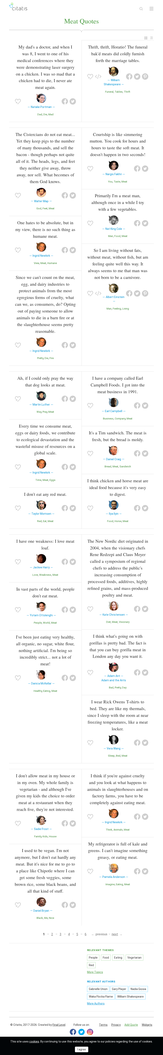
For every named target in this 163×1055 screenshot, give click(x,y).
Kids (45, 836)
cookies (34, 1041)
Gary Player (119, 989)
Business (108, 418)
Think (109, 829)
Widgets (147, 1024)
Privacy (116, 1024)
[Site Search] (141, 8)
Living (125, 308)
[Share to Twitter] (73, 101)
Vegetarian (134, 957)
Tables (119, 91)
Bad (111, 687)
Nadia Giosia (138, 989)
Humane (52, 263)
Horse (117, 521)
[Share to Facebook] (65, 101)
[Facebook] (73, 1032)
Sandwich (125, 466)
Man (110, 236)
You (110, 181)
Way (39, 411)
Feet (45, 208)
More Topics (95, 972)
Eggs (52, 479)
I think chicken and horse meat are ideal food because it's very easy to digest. (117, 487)
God (38, 208)
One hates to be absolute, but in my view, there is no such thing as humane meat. (45, 229)
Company (120, 418)
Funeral (109, 91)
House (52, 836)
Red (39, 521)
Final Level (58, 1024)
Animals (118, 829)
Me (46, 917)
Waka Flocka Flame (101, 996)
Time (38, 479)
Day (124, 687)
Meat (51, 208)
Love (35, 574)
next (115, 934)
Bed (118, 755)
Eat (45, 521)
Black (40, 917)
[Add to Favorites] (18, 101)
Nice (51, 917)
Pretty (40, 358)
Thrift (127, 91)
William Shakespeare (130, 996)
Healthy (38, 690)
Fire (51, 358)
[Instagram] (90, 1032)
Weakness (45, 574)
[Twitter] (81, 1032)
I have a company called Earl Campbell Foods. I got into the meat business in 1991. (118, 384)
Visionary (124, 621)
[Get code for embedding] (98, 76)
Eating (46, 690)
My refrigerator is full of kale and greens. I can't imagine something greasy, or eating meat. (117, 850)
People (38, 622)
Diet (108, 621)
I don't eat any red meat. (45, 494)
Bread (108, 466)
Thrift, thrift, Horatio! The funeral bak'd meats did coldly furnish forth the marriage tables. (117, 53)
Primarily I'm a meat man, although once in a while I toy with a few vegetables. (117, 202)
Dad (39, 114)
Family (37, 836)
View (36, 263)
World (46, 622)
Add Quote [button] (131, 1024)
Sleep (111, 755)
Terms (103, 1024)
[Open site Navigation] (151, 8)
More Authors (96, 1003)
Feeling (117, 308)
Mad (50, 114)
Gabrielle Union (98, 989)
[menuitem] (146, 38)
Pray (45, 411)
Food (117, 236)
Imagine (110, 884)
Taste (117, 181)
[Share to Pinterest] (145, 76)
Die (45, 114)
